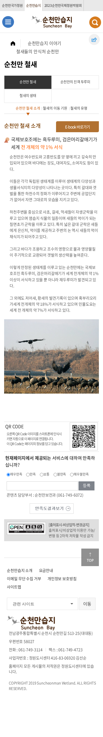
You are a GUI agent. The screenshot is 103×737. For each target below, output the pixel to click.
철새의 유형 (78, 108)
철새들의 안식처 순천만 (37, 51)
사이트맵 (14, 586)
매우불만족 (81, 474)
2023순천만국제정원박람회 (63, 5)
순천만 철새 (28, 81)
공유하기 (94, 39)
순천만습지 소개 (19, 570)
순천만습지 (33, 5)
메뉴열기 (8, 22)
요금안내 (46, 570)
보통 (46, 474)
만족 (33, 474)
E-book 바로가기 (77, 126)
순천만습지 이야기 (45, 43)
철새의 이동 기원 (55, 108)
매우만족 (16, 474)
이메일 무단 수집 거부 (24, 578)
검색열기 (95, 22)
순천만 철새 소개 (28, 108)
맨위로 (90, 557)
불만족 (61, 474)
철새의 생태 (28, 95)
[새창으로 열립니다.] (52, 508)
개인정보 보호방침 (62, 578)
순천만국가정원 (12, 5)
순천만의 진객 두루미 (75, 81)
